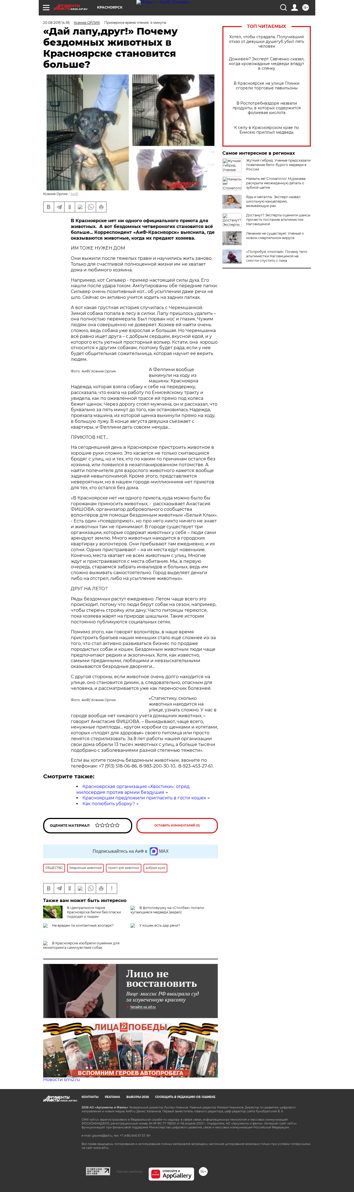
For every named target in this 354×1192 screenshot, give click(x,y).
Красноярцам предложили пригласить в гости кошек (144, 797)
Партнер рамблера (129, 1171)
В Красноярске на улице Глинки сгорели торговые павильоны (267, 85)
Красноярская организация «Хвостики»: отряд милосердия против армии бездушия (132, 789)
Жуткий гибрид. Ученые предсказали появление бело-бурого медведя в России (278, 164)
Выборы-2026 (137, 1097)
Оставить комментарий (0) (177, 825)
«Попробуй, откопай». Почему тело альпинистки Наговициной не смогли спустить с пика (276, 256)
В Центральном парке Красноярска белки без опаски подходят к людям (94, 912)
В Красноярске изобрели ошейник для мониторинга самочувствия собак (81, 945)
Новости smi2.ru (61, 1079)
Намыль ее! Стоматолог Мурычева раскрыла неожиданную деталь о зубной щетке (276, 183)
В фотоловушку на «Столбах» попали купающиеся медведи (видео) (167, 910)
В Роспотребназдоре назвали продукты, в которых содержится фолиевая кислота (267, 108)
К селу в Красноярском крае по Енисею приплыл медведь (266, 130)
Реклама (112, 1097)
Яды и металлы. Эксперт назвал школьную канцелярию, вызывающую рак (273, 201)
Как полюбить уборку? (108, 803)
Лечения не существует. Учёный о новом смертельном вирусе (275, 235)
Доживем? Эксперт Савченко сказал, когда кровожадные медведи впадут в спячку (266, 64)
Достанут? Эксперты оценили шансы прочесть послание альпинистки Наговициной (278, 219)
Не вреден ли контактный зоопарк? (83, 925)
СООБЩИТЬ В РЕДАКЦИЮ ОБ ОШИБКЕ (185, 1097)
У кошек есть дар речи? (159, 925)
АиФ (74, 194)
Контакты (90, 1097)
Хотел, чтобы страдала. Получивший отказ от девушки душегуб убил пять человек (266, 42)
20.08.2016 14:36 (56, 22)
